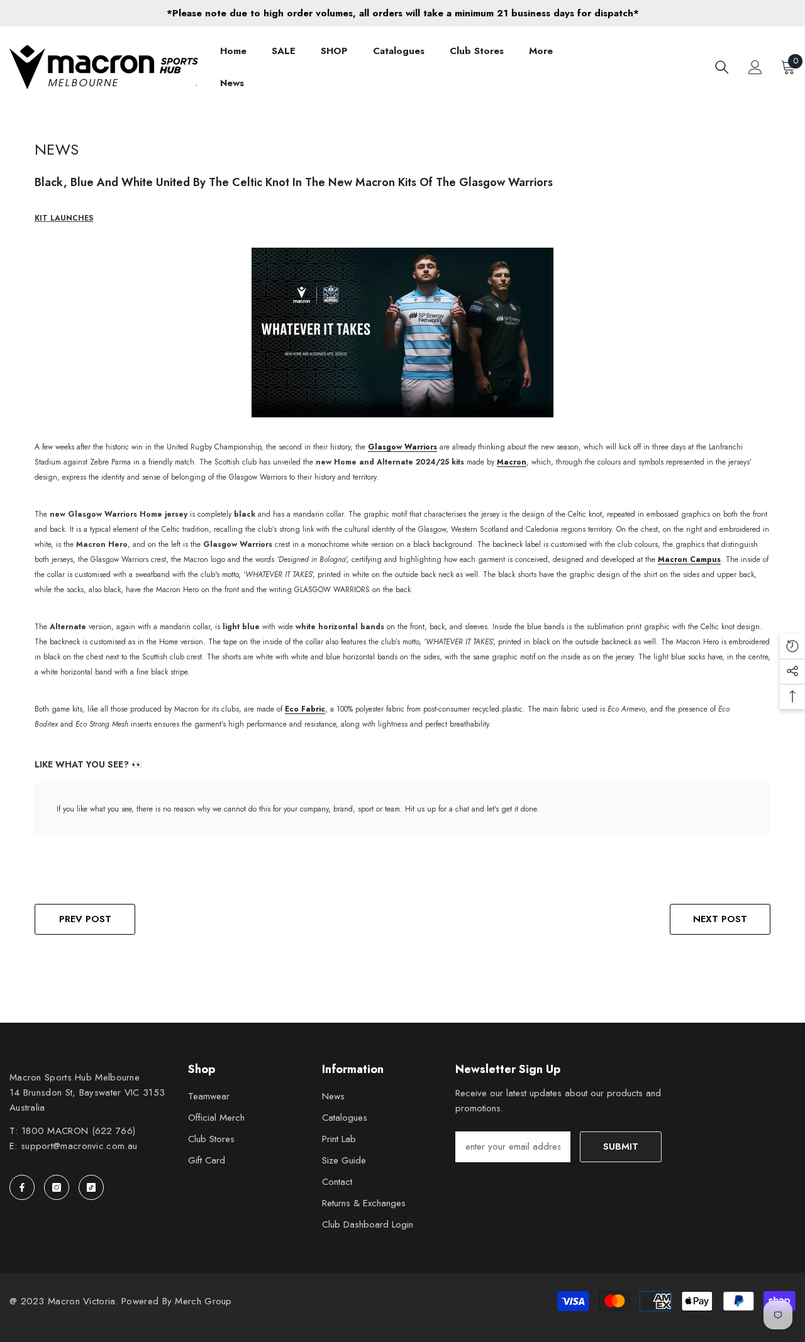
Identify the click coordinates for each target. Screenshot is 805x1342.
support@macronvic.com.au (79, 1146)
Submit (620, 1146)
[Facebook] (22, 1187)
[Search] (722, 67)
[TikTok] (91, 1187)
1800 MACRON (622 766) (78, 1131)
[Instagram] (56, 1187)
